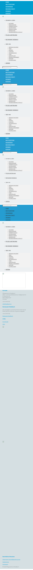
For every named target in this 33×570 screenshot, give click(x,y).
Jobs (4, 324)
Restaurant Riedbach (8, 316)
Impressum (5, 564)
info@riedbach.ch (7, 304)
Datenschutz (6, 562)
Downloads (5, 321)
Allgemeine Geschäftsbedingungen (11, 559)
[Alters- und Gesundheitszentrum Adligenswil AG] (3, 16)
